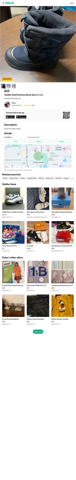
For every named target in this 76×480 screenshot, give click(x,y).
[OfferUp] (9, 3)
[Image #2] (8, 86)
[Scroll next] (72, 178)
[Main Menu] (3, 3)
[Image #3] (13, 86)
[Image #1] (3, 86)
